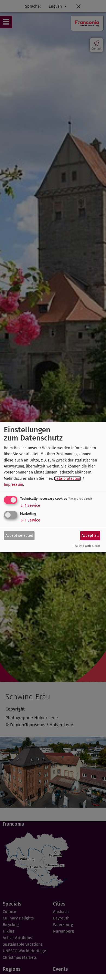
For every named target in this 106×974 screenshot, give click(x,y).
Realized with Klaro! (86, 546)
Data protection (67, 478)
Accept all (90, 535)
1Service (30, 505)
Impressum (13, 484)
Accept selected (19, 535)
